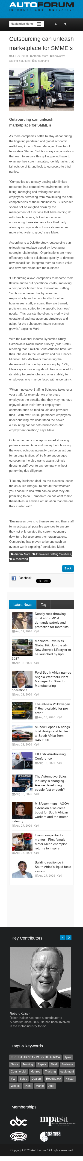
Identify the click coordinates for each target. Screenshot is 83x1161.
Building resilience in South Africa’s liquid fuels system (53, 866)
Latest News (22, 605)
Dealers (37, 1078)
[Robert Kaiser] (40, 1007)
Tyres (68, 1057)
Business (67, 1064)
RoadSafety (53, 1078)
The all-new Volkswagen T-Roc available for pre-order (52, 708)
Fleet (54, 1064)
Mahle (40, 1085)
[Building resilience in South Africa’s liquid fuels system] (22, 869)
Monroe (35, 1071)
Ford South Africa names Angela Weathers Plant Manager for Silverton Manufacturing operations (41, 681)
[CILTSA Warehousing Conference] (22, 760)
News (14, 1064)
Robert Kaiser (20, 1013)
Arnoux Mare (40, 56)
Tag (43, 605)
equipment (67, 1071)
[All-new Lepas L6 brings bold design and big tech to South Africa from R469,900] (22, 733)
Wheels (15, 1085)
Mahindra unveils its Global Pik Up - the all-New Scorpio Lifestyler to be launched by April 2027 (41, 649)
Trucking (50, 1071)
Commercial (18, 1071)
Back (68, 568)
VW (13, 1078)
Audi (51, 1085)
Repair (42, 1064)
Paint (28, 1085)
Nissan (69, 1078)
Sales (23, 1078)
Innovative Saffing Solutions (53, 554)
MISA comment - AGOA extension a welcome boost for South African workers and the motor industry (40, 812)
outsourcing (41, 60)
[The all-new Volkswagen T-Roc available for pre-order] (22, 710)
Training (28, 1064)
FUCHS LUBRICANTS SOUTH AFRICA (35, 1057)
